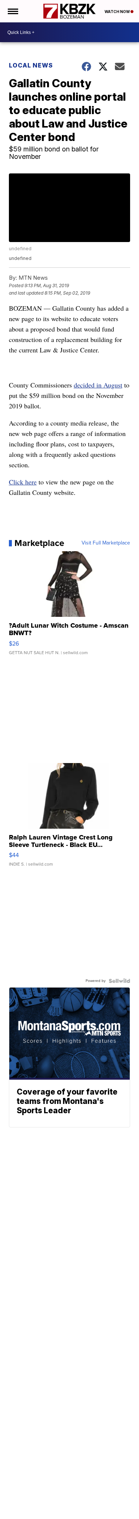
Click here (23, 481)
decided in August (98, 384)
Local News (31, 65)
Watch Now (117, 11)
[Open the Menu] (12, 11)
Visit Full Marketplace (106, 543)
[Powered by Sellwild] (119, 980)
